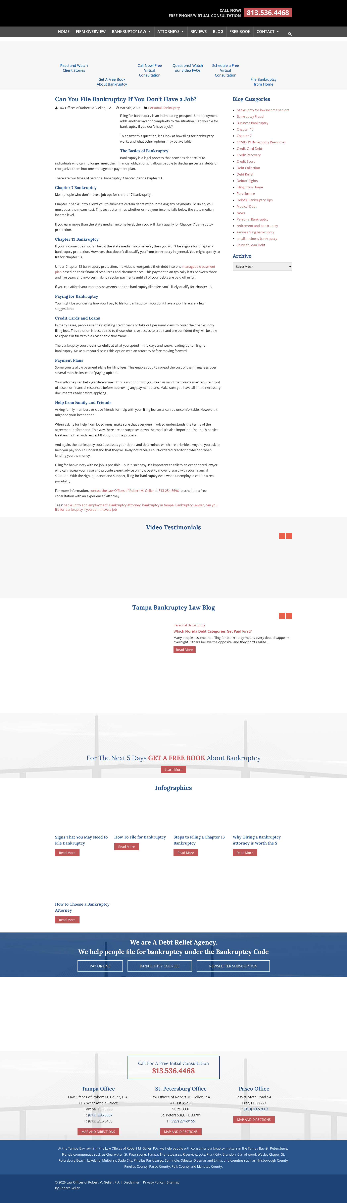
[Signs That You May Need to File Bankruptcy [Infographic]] (82, 827)
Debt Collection (248, 168)
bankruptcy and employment (86, 505)
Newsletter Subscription (233, 966)
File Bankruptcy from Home (264, 82)
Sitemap (173, 1182)
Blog (218, 31)
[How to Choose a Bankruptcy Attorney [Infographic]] (82, 878)
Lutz (202, 1154)
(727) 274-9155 (183, 1121)
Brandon (229, 1154)
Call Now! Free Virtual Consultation (150, 70)
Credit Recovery (249, 155)
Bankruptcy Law (129, 31)
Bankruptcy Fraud (250, 116)
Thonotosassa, (171, 1154)
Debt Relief (245, 174)
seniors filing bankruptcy (255, 232)
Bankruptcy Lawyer (189, 505)
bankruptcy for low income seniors (263, 110)
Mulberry (109, 1160)
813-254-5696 (169, 490)
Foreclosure (246, 193)
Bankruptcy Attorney (125, 505)
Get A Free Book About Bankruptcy (112, 82)
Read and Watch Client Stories (74, 68)
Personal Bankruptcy (164, 108)
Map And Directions (98, 1131)
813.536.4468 (268, 12)
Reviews (199, 31)
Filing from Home (250, 187)
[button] (290, 35)
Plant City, (214, 1154)
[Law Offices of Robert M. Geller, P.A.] (93, 22)
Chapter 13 (245, 129)
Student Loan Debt (251, 245)
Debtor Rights (247, 181)
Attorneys (168, 31)
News (241, 213)
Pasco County (159, 1166)
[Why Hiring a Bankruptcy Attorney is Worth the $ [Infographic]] (260, 827)
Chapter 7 (244, 136)
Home (64, 31)
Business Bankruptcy (252, 123)
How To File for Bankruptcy (140, 836)
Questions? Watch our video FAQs (187, 68)
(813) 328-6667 (100, 1115)
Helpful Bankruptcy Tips (255, 200)
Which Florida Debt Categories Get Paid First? (213, 631)
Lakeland (94, 1160)
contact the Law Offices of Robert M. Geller (122, 490)
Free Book (240, 31)
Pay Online (100, 966)
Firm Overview (91, 31)
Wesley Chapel (269, 1154)
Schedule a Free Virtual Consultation (225, 70)
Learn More (173, 769)
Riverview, (190, 1154)
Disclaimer (131, 1182)
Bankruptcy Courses (160, 966)
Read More (184, 649)
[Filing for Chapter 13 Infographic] (201, 827)
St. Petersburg (135, 1154)
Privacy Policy (153, 1182)
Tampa (153, 1154)
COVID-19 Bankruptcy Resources (261, 142)
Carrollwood (246, 1154)
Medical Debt (247, 206)
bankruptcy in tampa (158, 505)
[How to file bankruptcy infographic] (141, 827)
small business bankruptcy (257, 238)
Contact (266, 31)
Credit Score (246, 161)
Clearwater (114, 1154)
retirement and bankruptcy (257, 226)
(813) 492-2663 (256, 1109)
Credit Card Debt (249, 148)
